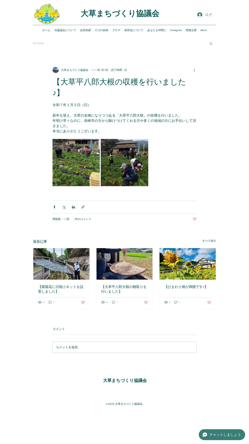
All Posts (38, 43)
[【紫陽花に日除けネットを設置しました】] (61, 264)
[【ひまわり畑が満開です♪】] (188, 264)
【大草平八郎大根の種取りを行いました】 (124, 289)
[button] (211, 43)
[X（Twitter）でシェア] (64, 207)
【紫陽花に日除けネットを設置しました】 (60, 289)
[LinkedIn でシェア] (73, 207)
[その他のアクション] (194, 70)
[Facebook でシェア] (54, 207)
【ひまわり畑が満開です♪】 (186, 287)
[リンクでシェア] (83, 207)
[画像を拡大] (76, 162)
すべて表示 (209, 240)
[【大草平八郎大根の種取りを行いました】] (124, 264)
